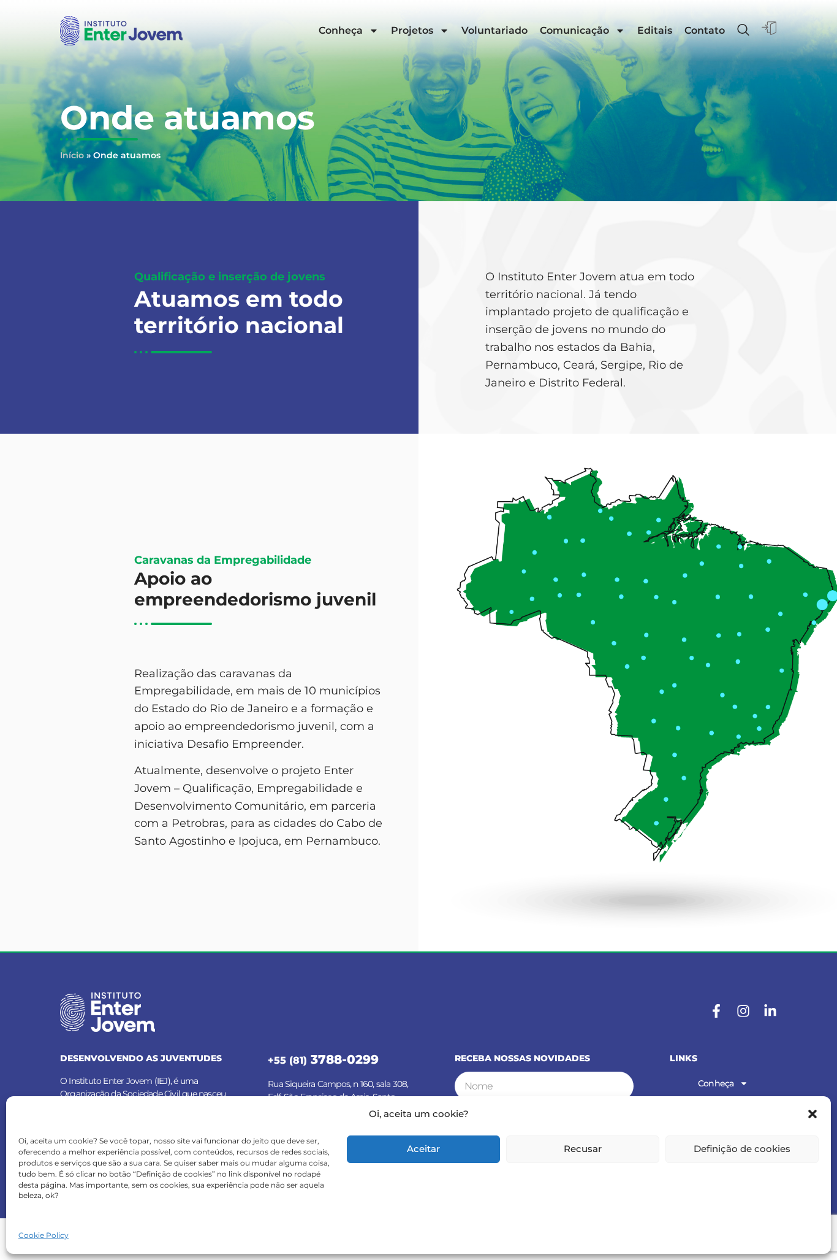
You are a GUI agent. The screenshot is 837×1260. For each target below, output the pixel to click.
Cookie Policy (43, 1235)
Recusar (583, 1148)
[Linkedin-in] (770, 1011)
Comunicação (574, 30)
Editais (654, 30)
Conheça (341, 30)
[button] (812, 1114)
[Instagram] (743, 1011)
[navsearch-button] (743, 30)
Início (72, 155)
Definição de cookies (742, 1148)
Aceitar (423, 1148)
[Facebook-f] (716, 1011)
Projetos (412, 30)
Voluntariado (494, 30)
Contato (704, 30)
